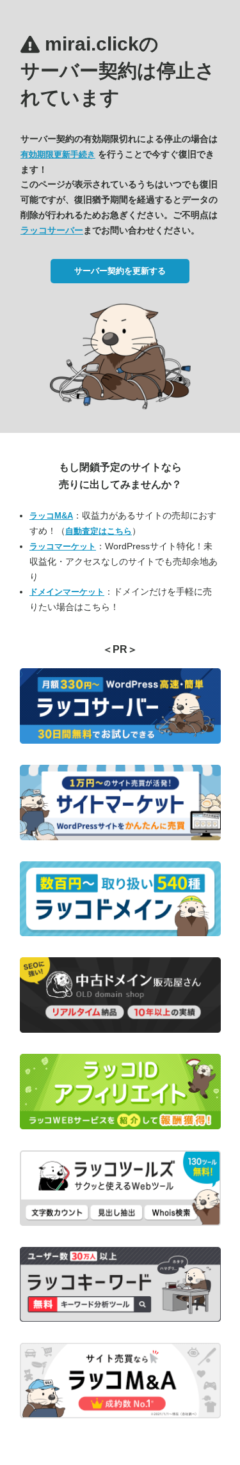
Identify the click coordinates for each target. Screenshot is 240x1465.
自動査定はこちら (98, 531)
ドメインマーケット (66, 592)
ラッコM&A (51, 516)
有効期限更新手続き (57, 154)
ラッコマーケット (62, 546)
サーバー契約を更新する (120, 271)
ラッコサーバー (51, 230)
